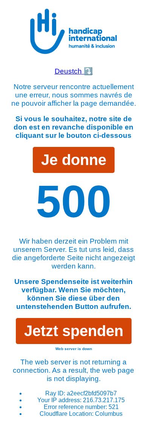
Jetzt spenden (73, 331)
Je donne (73, 159)
